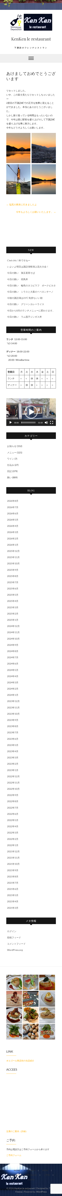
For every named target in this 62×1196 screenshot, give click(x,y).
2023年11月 (13, 707)
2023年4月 (12, 751)
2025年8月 (12, 576)
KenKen (31, 1170)
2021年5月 (12, 895)
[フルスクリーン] (51, 422)
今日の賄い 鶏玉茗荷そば (21, 272)
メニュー (11, 452)
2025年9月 (12, 569)
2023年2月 (12, 763)
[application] (31, 412)
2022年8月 (12, 801)
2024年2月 (12, 688)
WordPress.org (15, 950)
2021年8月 (12, 876)
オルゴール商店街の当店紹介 (20, 1060)
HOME (17, 1170)
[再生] (10, 422)
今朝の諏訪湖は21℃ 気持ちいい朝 (24, 298)
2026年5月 (12, 519)
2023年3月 (12, 757)
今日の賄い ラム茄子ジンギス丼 (24, 316)
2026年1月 (12, 544)
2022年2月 (12, 839)
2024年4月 (12, 676)
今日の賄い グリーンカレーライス (25, 304)
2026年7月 (12, 507)
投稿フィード (14, 937)
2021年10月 (13, 863)
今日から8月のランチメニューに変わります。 (31, 310)
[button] (31, 412)
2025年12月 (13, 551)
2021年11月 (13, 857)
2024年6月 (12, 663)
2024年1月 (12, 694)
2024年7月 (12, 657)
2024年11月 (13, 632)
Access (31, 1179)
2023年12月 (13, 701)
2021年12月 (13, 851)
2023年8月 (12, 726)
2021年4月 (12, 901)
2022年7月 (12, 807)
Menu (45, 1170)
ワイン (10, 458)
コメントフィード (16, 943)
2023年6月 (12, 738)
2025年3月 (12, 607)
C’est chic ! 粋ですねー (18, 260)
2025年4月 (12, 601)
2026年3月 (12, 532)
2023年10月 (13, 713)
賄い (9, 477)
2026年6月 (12, 513)
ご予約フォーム (13, 1155)
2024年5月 (12, 670)
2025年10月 (13, 563)
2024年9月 (12, 644)
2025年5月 (12, 594)
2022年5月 (12, 820)
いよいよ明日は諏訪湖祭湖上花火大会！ (28, 266)
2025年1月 (12, 619)
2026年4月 (12, 525)
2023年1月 (12, 770)
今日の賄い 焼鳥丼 (17, 279)
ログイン (11, 931)
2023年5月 (12, 745)
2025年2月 (12, 613)
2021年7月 (12, 882)
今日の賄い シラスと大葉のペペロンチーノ (30, 291)
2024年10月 (13, 638)
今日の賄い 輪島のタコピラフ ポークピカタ (31, 285)
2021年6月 (12, 889)
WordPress (41, 1191)
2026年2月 (12, 538)
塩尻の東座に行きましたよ (21, 204)
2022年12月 (13, 776)
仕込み (10, 465)
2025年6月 (12, 588)
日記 (9, 471)
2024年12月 (13, 626)
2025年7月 (12, 582)
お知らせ (11, 446)
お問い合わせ (31, 1175)
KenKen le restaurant (31, 38)
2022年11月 (13, 782)
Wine (15, 1175)
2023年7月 (12, 732)
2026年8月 (12, 500)
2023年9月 (12, 720)
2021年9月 (12, 870)
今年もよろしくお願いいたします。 (36, 211)
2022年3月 (12, 832)
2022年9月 (12, 795)
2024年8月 (12, 651)
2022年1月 (12, 845)
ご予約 (47, 1175)
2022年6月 (12, 813)
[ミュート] (46, 422)
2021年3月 (12, 907)
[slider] (28, 422)
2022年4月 (12, 826)
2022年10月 (13, 788)
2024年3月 (12, 682)
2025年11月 (13, 557)
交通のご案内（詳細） (17, 1131)
